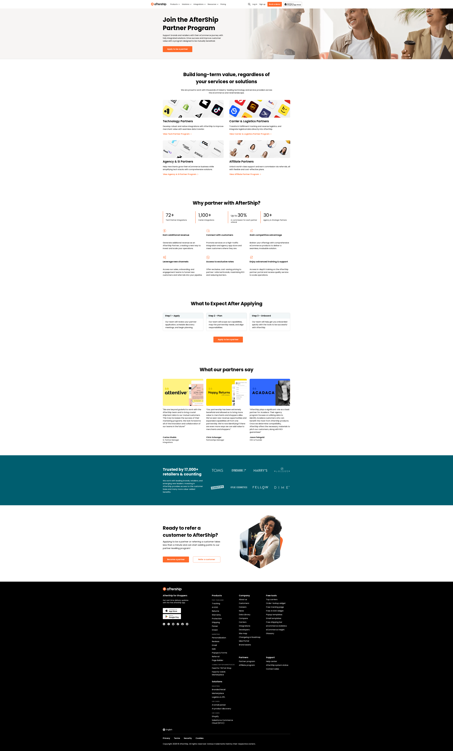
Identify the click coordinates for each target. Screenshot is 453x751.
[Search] (249, 4)
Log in (254, 4)
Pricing (223, 4)
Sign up (262, 4)
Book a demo (274, 4)
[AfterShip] (159, 4)
